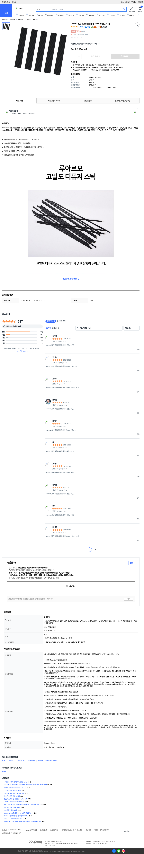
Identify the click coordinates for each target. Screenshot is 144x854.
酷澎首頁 (5, 19)
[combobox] (132, 328)
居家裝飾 (20, 19)
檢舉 (128, 599)
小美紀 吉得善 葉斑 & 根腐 (12, 796)
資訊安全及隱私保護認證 (101, 829)
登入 (122, 2)
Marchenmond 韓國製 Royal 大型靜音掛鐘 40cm (18, 813)
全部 (38, 9)
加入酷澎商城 (6, 832)
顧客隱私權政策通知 (68, 829)
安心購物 (79, 829)
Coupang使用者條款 (31, 829)
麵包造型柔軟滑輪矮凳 (10, 810)
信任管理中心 (54, 829)
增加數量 (79, 57)
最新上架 (55, 328)
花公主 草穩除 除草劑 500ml (12, 790)
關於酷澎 (4, 829)
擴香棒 (4, 771)
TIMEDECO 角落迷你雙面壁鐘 (13, 819)
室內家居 (12, 19)
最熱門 (48, 328)
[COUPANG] (35, 842)
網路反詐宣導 (17, 832)
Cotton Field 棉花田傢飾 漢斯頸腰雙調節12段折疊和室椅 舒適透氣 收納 (25, 785)
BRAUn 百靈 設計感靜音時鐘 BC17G (15, 787)
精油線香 (40, 761)
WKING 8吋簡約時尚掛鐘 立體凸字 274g (16, 816)
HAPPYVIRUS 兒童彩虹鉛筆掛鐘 (14, 802)
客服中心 (133, 2)
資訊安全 (88, 829)
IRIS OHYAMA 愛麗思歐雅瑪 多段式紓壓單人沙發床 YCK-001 (22, 804)
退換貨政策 (43, 829)
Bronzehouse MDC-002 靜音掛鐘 (14, 793)
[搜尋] (124, 9)
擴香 (3, 761)
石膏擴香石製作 (21, 761)
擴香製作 (35, 19)
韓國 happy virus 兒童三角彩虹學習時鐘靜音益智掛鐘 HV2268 (22, 821)
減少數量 (79, 55)
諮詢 (131, 563)
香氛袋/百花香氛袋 (51, 761)
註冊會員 (127, 2)
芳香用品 (28, 19)
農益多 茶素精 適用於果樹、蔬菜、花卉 (16, 799)
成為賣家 (140, 2)
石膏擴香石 (10, 761)
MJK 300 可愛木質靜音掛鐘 (12, 807)
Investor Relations (15, 829)
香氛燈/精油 (31, 761)
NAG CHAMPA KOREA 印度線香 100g (15, 782)
